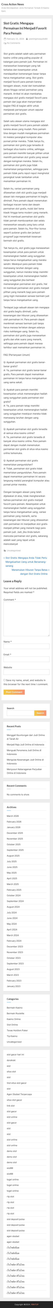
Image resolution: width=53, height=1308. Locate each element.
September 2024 (15, 901)
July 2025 (12, 861)
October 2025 (13, 844)
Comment (10, 599)
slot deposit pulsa (15, 1219)
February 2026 (14, 821)
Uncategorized (14, 550)
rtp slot (10, 1196)
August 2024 (13, 906)
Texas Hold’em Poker (17, 1030)
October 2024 (14, 895)
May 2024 (12, 923)
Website (8, 667)
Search (10, 708)
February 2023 (14, 980)
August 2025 (13, 855)
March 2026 (13, 816)
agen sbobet (13, 1236)
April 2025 (12, 878)
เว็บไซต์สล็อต (13, 1247)
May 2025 (12, 872)
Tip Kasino (12, 1036)
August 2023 (13, 969)
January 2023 (13, 986)
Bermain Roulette (15, 1013)
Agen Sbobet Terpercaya (19, 1094)
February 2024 (14, 940)
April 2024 (12, 929)
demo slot (12, 1151)
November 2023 (15, 952)
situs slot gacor (14, 1100)
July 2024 (12, 912)
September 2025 (15, 850)
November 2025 (15, 838)
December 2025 (15, 833)
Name (8, 641)
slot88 (10, 1168)
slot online (12, 1117)
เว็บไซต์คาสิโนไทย (15, 1264)
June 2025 (12, 867)
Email (7, 654)
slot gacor (12, 1111)
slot (8, 1066)
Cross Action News (12, 4)
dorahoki (11, 1060)
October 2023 (14, 958)
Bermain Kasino (14, 1007)
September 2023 (15, 963)
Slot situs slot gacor (17, 1083)
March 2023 (13, 975)
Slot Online (12, 1024)
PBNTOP (34, 1304)
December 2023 (15, 946)
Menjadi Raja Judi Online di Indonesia (25, 744)
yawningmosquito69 (38, 39)
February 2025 (14, 889)
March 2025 (13, 884)
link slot (11, 1105)
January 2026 (13, 827)
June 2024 (12, 918)
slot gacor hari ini (15, 1054)
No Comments (13, 43)
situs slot (11, 1071)
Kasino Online (14, 1019)
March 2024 (13, 935)
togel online (13, 1179)
